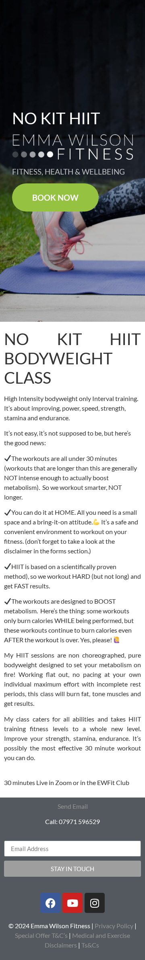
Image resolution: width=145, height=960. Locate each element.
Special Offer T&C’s (41, 935)
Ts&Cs (90, 945)
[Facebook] (50, 903)
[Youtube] (72, 903)
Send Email (73, 806)
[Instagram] (95, 903)
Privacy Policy (114, 925)
